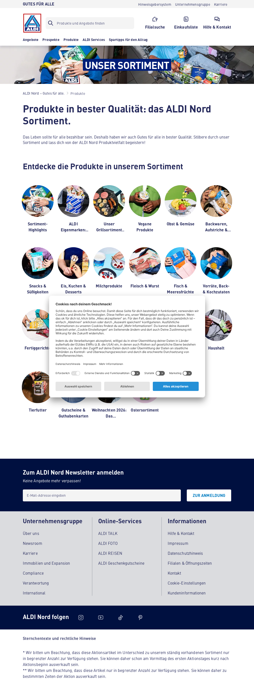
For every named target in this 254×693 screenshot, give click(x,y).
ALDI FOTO (108, 543)
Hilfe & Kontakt (181, 533)
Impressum (178, 543)
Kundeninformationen (187, 592)
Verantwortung (36, 583)
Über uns (31, 533)
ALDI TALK (107, 533)
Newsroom (32, 543)
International (34, 592)
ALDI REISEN (110, 553)
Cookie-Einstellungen (187, 583)
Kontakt (174, 573)
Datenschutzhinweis (185, 553)
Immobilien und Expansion (46, 563)
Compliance (33, 573)
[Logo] (32, 23)
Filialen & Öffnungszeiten (190, 563)
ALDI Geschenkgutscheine (121, 563)
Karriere (30, 553)
